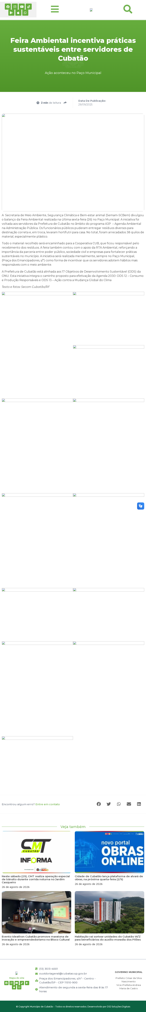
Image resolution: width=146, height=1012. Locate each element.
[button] (99, 804)
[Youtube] (22, 7)
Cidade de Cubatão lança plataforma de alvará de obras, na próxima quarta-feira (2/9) (109, 878)
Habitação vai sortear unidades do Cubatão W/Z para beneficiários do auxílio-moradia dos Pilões (108, 938)
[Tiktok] (29, 7)
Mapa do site (16, 978)
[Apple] (18, 13)
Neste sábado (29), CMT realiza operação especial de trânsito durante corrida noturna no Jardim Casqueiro (36, 879)
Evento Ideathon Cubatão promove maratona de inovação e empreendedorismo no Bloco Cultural (36, 938)
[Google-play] (11, 13)
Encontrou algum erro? (31, 804)
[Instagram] (15, 7)
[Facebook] (8, 7)
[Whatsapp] (25, 13)
